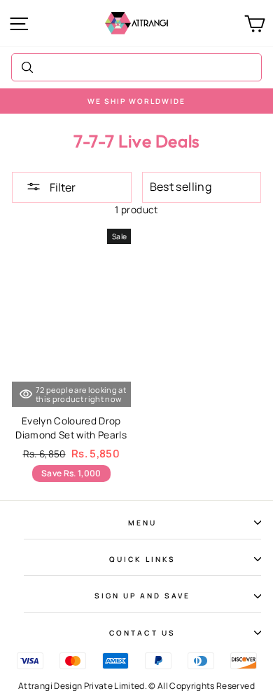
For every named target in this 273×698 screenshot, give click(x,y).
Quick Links (142, 559)
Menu (142, 523)
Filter (62, 187)
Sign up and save (142, 595)
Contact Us (142, 633)
